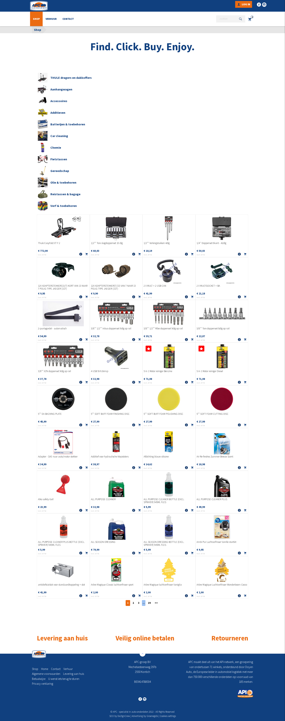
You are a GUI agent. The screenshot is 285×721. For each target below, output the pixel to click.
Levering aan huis (73, 674)
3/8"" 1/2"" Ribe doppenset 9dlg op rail (163, 328)
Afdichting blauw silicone (156, 456)
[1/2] (116, 228)
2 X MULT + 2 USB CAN (155, 286)
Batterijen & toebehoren (67, 124)
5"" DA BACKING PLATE (50, 414)
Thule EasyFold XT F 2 (49, 243)
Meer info (81, 254)
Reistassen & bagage (65, 194)
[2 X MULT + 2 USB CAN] (169, 271)
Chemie (55, 147)
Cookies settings (168, 716)
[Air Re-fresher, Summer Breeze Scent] (222, 441)
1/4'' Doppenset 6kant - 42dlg (211, 243)
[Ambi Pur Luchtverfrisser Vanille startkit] (222, 527)
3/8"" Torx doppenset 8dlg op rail (213, 328)
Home (44, 669)
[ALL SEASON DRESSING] (116, 527)
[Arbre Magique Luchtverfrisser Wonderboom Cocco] (222, 569)
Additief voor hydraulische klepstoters (110, 456)
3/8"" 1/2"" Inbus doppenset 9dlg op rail (111, 328)
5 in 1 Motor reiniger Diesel (210, 371)
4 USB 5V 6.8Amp (99, 371)
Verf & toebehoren (63, 206)
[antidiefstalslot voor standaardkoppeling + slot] (63, 569)
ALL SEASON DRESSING (103, 542)
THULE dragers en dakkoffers (71, 78)
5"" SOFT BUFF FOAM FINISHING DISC (110, 414)
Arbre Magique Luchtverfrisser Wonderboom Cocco (222, 584)
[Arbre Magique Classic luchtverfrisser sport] (116, 569)
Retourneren (229, 638)
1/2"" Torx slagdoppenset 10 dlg (107, 243)
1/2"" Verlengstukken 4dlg (157, 243)
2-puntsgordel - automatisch (52, 328)
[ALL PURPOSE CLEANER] (116, 484)
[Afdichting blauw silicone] (169, 441)
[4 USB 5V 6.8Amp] (116, 356)
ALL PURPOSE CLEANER (103, 499)
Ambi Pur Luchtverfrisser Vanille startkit (216, 542)
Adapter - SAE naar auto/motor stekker (58, 456)
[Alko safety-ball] (63, 484)
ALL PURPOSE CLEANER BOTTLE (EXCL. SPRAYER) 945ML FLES (164, 501)
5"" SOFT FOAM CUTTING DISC (212, 414)
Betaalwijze (38, 679)
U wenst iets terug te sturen (63, 679)
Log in (246, 4)
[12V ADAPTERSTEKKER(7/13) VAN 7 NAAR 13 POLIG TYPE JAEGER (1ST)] (116, 271)
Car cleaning (59, 136)
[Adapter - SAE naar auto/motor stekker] (63, 441)
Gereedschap (59, 171)
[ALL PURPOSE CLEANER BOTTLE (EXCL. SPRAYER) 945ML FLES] (169, 484)
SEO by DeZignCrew (119, 716)
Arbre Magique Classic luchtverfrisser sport (112, 584)
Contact (68, 19)
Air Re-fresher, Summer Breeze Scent (215, 456)
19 (149, 603)
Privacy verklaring (42, 683)
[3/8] (116, 313)
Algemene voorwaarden (46, 674)
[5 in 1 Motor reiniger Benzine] (169, 356)
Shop (36, 19)
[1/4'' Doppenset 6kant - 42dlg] (222, 228)
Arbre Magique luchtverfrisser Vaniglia (163, 584)
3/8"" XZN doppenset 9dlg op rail (54, 371)
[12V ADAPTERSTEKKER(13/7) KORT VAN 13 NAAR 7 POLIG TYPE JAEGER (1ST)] (63, 271)
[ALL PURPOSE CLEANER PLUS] (222, 484)
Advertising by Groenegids (145, 716)
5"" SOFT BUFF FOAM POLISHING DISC (163, 414)
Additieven (57, 113)
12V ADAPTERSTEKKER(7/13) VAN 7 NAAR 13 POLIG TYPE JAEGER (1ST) (113, 287)
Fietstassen (58, 159)
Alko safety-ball (46, 499)
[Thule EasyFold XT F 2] (63, 228)
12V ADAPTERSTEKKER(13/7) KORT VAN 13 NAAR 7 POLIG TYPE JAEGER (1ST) (62, 287)
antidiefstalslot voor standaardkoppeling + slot (61, 584)
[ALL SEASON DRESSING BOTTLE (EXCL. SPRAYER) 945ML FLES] (169, 527)
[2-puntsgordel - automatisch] (63, 313)
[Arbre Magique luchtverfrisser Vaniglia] (169, 569)
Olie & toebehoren (63, 182)
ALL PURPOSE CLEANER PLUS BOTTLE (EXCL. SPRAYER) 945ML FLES (61, 543)
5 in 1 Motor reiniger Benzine (158, 371)
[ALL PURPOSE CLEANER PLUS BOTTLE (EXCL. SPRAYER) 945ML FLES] (63, 527)
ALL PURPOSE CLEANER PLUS (212, 499)
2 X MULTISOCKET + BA (208, 286)
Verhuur (51, 19)
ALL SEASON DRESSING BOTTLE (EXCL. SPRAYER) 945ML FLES (164, 543)
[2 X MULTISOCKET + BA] (222, 271)
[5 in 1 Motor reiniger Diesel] (222, 356)
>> (156, 603)
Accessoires (58, 101)
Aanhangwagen (61, 89)
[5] (63, 399)
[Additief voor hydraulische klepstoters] (116, 441)
